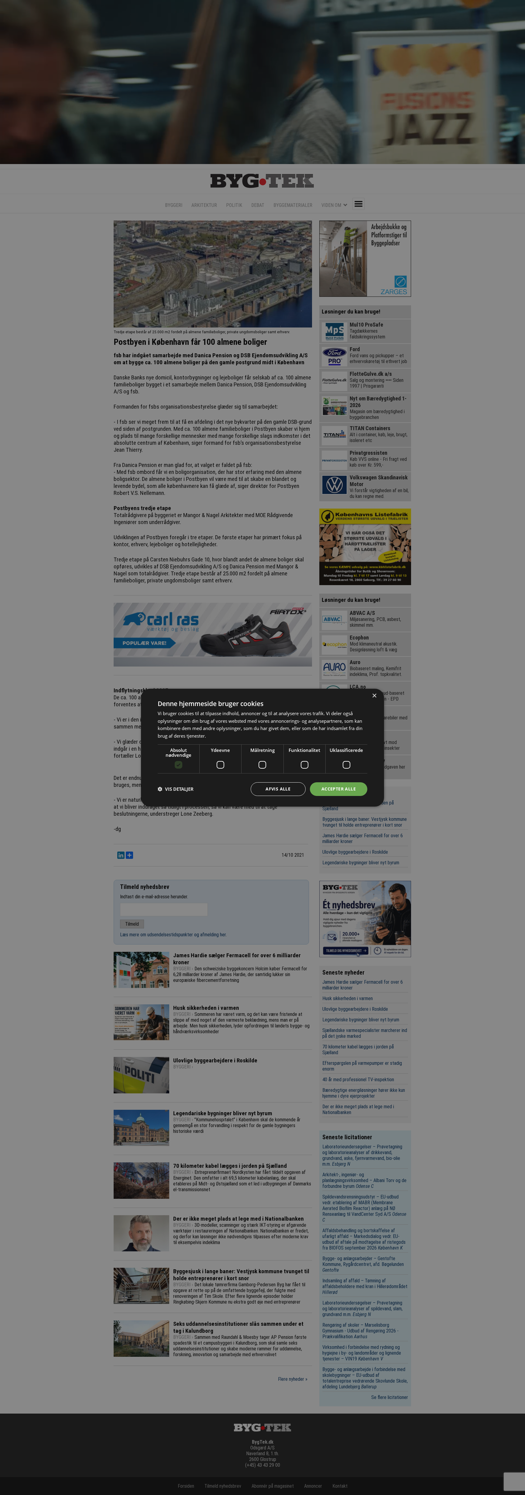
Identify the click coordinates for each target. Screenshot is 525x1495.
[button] (176, 789)
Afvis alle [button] (278, 789)
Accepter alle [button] (338, 789)
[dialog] (262, 747)
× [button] (374, 695)
